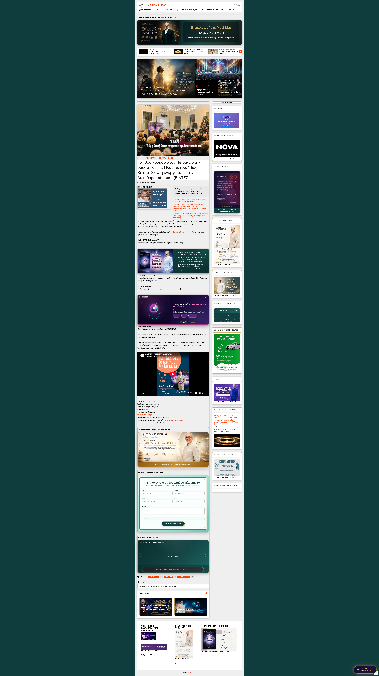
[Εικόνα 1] (222, 206)
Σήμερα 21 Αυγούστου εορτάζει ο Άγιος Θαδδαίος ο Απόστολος (158, 52)
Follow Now (226, 125)
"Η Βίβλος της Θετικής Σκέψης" (181, 232)
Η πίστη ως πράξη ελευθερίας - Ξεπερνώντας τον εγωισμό (227, 52)
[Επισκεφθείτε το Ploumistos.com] (159, 32)
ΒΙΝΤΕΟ (235, 50)
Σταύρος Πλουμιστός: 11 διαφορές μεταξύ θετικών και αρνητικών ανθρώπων (189, 200)
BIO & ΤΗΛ (232, 10)
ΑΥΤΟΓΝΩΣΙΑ (222, 50)
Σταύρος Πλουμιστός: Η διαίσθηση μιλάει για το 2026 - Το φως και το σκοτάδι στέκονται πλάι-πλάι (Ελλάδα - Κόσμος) (226, 420)
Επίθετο (176, 490)
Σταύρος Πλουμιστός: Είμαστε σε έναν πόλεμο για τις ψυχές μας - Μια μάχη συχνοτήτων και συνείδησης (190, 216)
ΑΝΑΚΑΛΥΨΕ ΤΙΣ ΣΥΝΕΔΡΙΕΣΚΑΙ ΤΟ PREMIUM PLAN (227, 210)
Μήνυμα (144, 506)
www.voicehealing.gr (144, 415)
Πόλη (175, 498)
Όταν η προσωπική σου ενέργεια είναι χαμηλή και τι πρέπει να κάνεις (193, 51)
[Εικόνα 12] (231, 206)
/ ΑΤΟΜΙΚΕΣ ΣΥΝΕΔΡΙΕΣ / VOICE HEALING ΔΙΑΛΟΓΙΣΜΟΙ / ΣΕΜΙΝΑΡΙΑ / (201, 10)
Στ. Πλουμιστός (157, 4)
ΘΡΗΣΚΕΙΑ (152, 50)
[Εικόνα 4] (225, 206)
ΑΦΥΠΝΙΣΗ (168, 10)
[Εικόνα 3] (224, 206)
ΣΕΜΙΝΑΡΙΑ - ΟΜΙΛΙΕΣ (166, 158)
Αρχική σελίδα (179, 664)
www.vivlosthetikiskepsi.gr (174, 420)
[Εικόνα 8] (228, 206)
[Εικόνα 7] (227, 206)
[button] (227, 189)
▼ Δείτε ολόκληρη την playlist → (228, 320)
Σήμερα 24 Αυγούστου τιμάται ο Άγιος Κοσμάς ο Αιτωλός (205, 92)
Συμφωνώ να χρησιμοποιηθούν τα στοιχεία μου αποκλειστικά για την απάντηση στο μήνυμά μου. (170, 518)
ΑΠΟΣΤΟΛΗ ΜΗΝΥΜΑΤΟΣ (173, 523)
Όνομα (144, 490)
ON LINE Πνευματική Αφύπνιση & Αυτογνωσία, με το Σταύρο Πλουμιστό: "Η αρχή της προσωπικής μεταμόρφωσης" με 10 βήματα (230, 87)
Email (143, 498)
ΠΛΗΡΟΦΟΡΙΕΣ (146, 10)
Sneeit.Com (193, 672)
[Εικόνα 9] (229, 206)
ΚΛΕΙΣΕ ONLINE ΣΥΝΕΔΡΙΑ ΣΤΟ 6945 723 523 (173, 464)
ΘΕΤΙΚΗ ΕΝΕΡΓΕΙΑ (150, 158)
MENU (158, 10)
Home (139, 158)
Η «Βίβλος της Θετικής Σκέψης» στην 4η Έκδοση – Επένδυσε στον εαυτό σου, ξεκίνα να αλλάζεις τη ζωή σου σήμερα (155, 608)
